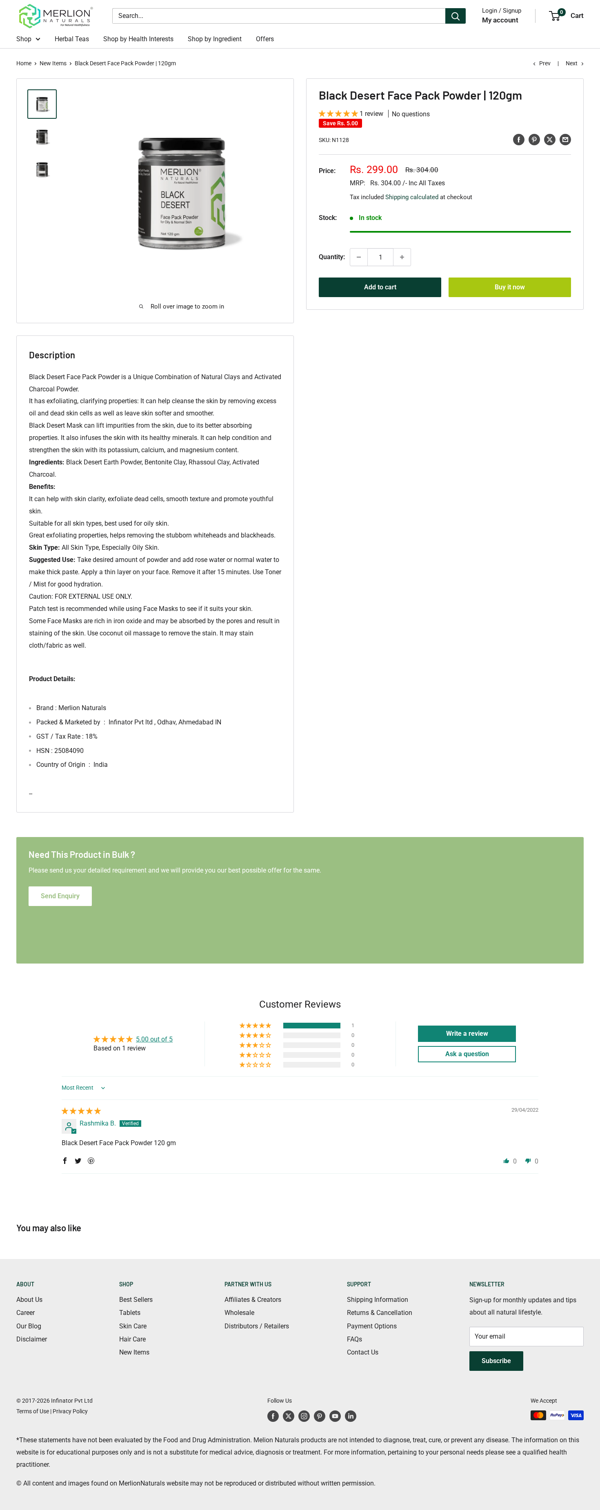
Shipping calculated (411, 197)
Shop (23, 39)
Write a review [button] (467, 1033)
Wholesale (239, 1313)
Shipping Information (377, 1299)
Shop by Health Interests (138, 39)
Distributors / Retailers (256, 1326)
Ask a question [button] (467, 1054)
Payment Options (372, 1326)
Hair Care (132, 1339)
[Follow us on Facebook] (273, 1416)
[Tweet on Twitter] (550, 139)
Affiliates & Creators (252, 1299)
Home (23, 63)
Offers (265, 39)
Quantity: (332, 257)
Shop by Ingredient (215, 39)
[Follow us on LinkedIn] (350, 1416)
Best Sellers (136, 1299)
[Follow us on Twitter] (288, 1416)
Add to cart (380, 287)
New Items (53, 63)
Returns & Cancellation (379, 1313)
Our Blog (28, 1326)
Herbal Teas (72, 39)
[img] (81, 1111)
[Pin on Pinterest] (534, 139)
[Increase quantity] (402, 257)
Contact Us (362, 1352)
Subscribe (496, 1361)
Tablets (129, 1313)
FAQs (354, 1339)
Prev (545, 63)
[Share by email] (565, 139)
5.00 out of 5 (154, 1039)
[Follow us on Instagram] (304, 1416)
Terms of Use (32, 1411)
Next (572, 63)
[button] (339, 114)
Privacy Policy (70, 1411)
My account (500, 20)
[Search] (455, 16)
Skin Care (133, 1326)
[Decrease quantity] (358, 257)
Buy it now (510, 287)
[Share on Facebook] (518, 139)
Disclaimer (31, 1339)
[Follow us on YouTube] (335, 1416)
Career (25, 1313)
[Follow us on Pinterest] (319, 1416)
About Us (29, 1299)
